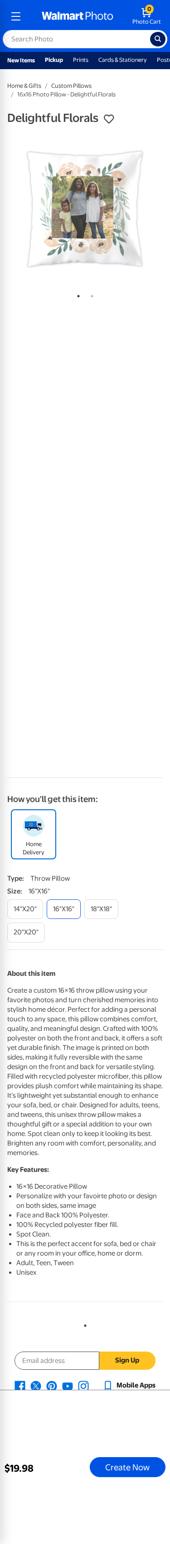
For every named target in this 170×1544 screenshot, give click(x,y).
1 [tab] (76, 294)
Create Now (127, 1467)
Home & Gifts (24, 85)
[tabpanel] (85, 209)
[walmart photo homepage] (77, 16)
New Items (21, 60)
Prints (80, 59)
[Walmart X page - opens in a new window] (35, 1385)
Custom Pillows (71, 85)
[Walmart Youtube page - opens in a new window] (67, 1385)
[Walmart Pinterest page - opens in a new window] (51, 1385)
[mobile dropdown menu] (16, 16)
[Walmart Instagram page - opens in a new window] (83, 1385)
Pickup (54, 59)
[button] (108, 119)
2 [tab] (90, 294)
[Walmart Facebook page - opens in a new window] (20, 1385)
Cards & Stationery (122, 59)
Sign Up (127, 1360)
